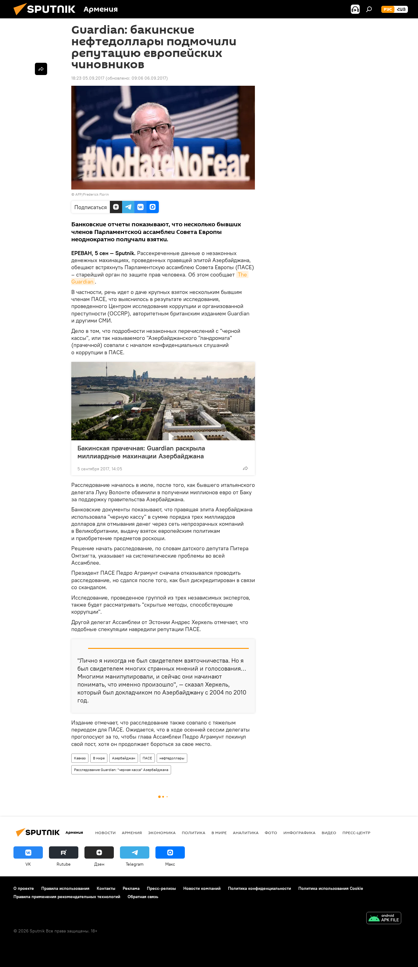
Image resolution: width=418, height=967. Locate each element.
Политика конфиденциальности (259, 888)
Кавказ (80, 758)
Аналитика (246, 832)
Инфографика (299, 832)
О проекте (23, 888)
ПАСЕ (147, 758)
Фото (271, 832)
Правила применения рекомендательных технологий (66, 896)
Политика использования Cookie (330, 888)
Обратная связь (143, 896)
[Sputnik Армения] (47, 17)
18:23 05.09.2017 (87, 78)
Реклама (131, 888)
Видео (329, 832)
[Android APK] (384, 919)
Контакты (106, 888)
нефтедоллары (172, 758)
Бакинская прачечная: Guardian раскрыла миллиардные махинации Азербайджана (141, 452)
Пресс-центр (356, 832)
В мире (99, 758)
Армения (132, 832)
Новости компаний (202, 888)
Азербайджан (123, 758)
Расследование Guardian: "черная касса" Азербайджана (121, 769)
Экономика (162, 832)
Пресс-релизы (161, 888)
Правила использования (65, 888)
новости (105, 832)
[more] (245, 468)
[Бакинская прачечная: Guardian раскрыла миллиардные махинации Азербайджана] (163, 401)
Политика (193, 832)
